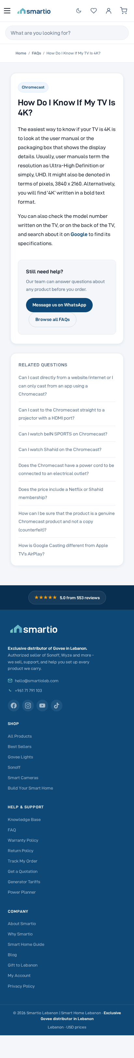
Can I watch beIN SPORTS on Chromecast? (63, 433)
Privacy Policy (21, 986)
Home (21, 53)
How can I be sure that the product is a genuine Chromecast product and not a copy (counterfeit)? (67, 521)
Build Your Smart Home (30, 788)
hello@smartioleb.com (37, 680)
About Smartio (22, 923)
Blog (12, 954)
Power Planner (22, 892)
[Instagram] (28, 705)
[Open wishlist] (94, 11)
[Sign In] (108, 11)
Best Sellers (20, 746)
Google (79, 234)
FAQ (12, 829)
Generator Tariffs (24, 881)
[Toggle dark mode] (79, 11)
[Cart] (123, 11)
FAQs (36, 53)
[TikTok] (56, 705)
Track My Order (22, 861)
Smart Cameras (23, 777)
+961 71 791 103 (28, 690)
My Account (19, 975)
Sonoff (14, 767)
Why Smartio (20, 934)
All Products (20, 736)
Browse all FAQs (52, 319)
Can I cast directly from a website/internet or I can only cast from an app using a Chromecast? (66, 386)
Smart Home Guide (26, 944)
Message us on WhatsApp (59, 304)
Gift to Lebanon (22, 965)
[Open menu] (7, 10)
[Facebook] (14, 705)
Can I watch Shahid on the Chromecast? (60, 449)
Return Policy (21, 850)
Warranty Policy (23, 840)
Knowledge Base (24, 819)
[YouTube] (42, 705)
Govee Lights (20, 757)
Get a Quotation (22, 871)
